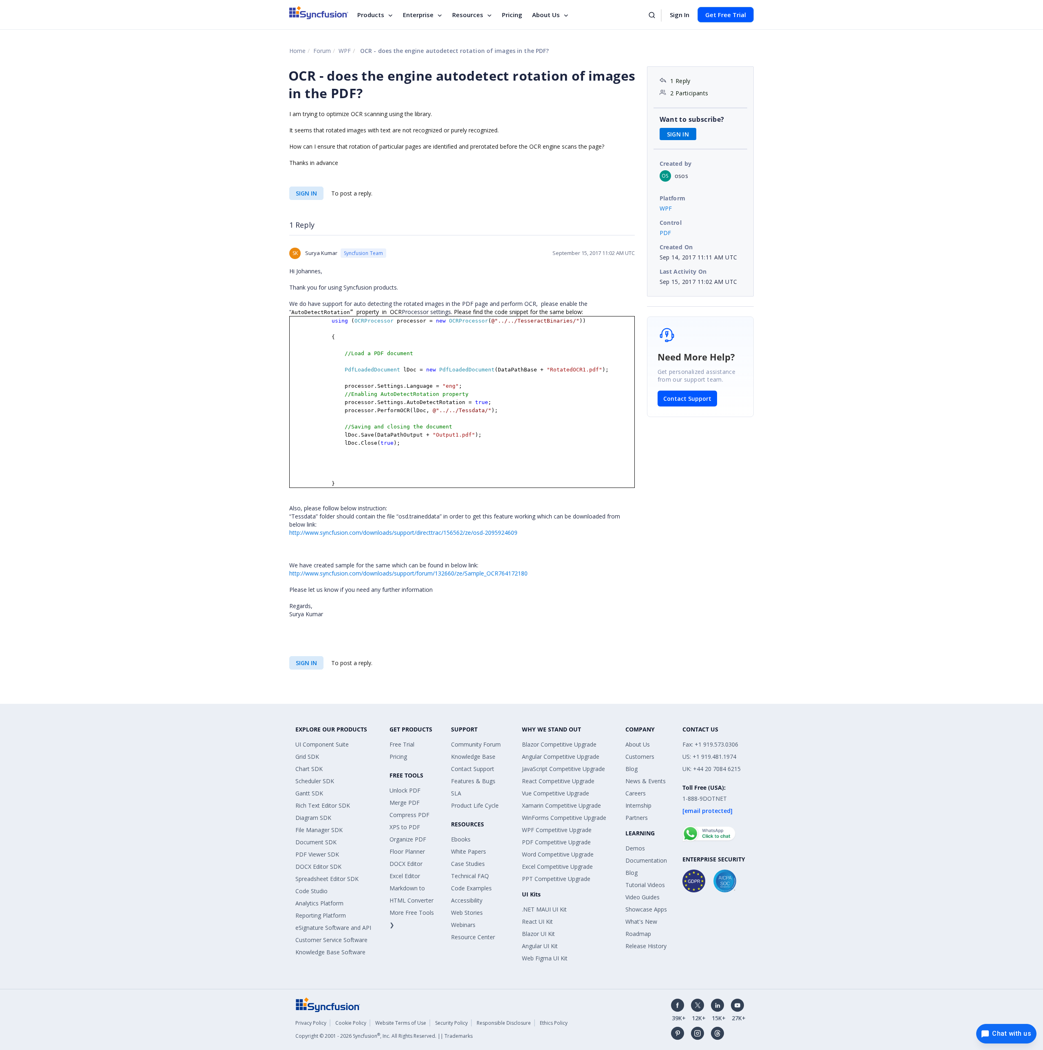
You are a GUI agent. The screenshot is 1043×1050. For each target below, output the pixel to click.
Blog (631, 769)
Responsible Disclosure (504, 1022)
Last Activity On (683, 271)
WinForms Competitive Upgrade (564, 818)
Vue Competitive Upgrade (555, 793)
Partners (636, 818)
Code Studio (311, 891)
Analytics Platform (319, 903)
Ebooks (461, 839)
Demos (635, 848)
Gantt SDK (309, 793)
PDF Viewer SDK (317, 854)
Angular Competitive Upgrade (560, 756)
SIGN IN (306, 193)
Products (370, 15)
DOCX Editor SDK (318, 866)
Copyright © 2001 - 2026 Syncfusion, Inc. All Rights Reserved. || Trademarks (384, 1035)
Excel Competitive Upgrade (557, 866)
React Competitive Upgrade (558, 781)
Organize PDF (407, 839)
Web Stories (467, 912)
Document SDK (316, 842)
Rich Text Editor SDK (322, 805)
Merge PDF (404, 802)
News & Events (645, 781)
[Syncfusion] (328, 1004)
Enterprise (418, 15)
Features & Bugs (473, 781)
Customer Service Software (331, 940)
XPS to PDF (404, 827)
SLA (456, 793)
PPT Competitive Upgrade (556, 879)
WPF (345, 51)
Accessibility (466, 900)
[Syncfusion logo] (318, 12)
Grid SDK (307, 756)
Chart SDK (309, 769)
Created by (676, 163)
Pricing (512, 15)
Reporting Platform (320, 915)
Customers (639, 756)
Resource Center (473, 937)
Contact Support (687, 398)
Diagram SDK (313, 818)
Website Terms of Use (400, 1022)
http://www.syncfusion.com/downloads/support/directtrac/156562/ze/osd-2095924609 (403, 532)
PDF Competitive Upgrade (556, 842)
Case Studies (468, 864)
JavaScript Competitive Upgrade (563, 769)
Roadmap (638, 934)
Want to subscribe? (692, 119)
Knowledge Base (473, 756)
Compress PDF (409, 815)
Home (297, 51)
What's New (641, 921)
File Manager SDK (319, 830)
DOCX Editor (405, 864)
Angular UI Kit (540, 946)
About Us (546, 15)
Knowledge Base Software (330, 952)
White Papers (468, 851)
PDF (665, 233)
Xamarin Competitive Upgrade (561, 805)
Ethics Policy (554, 1022)
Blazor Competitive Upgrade (559, 744)
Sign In (679, 15)
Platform (673, 198)
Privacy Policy (310, 1022)
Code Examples (471, 888)
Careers (635, 793)
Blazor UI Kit (538, 934)
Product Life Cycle (475, 805)
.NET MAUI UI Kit (544, 909)
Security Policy (451, 1022)
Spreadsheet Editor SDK (327, 879)
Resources (467, 15)
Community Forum (476, 744)
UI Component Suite (322, 744)
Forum (322, 51)
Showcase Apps (646, 909)
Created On (676, 247)
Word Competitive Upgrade (558, 854)
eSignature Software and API (333, 927)
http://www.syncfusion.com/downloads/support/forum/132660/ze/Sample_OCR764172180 (408, 573)
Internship (638, 805)
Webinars (463, 925)
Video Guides (642, 897)
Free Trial (401, 744)
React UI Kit (537, 921)
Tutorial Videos (645, 885)
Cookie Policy (350, 1022)
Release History (646, 946)
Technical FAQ (470, 876)
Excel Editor (404, 876)
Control (671, 222)
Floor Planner (407, 851)
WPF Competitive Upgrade (557, 830)
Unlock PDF (404, 790)
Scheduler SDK (314, 781)
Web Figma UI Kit (545, 958)
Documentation (646, 860)
